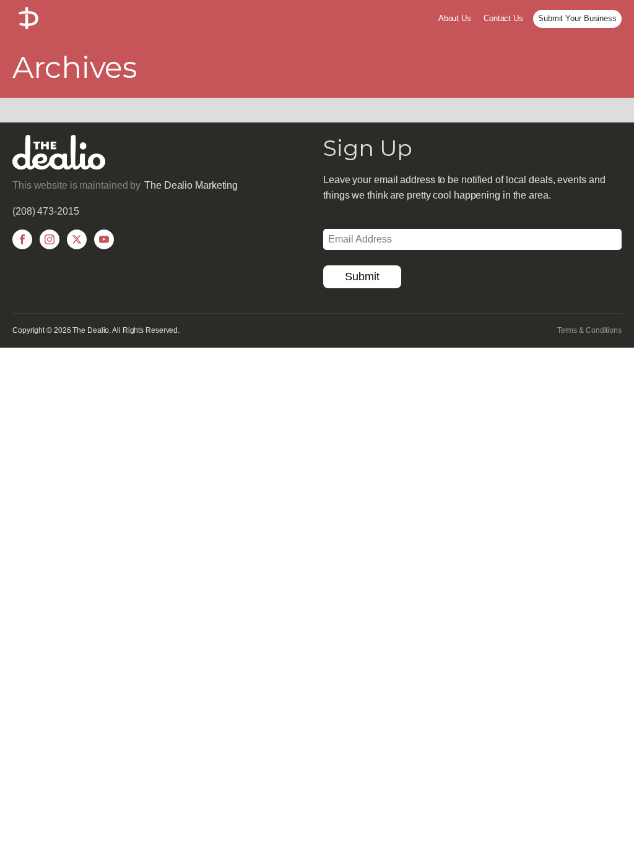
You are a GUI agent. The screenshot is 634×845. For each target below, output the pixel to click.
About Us (454, 18)
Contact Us (503, 18)
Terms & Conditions (589, 330)
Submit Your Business (577, 18)
